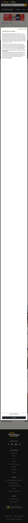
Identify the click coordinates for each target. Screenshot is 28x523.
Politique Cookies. (20, 48)
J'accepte (14, 417)
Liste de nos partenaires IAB (7, 57)
